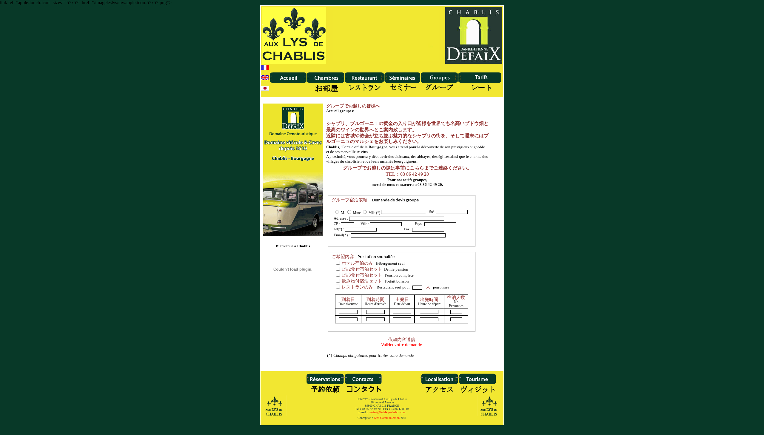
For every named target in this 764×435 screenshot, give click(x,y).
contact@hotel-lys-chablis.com (387, 412)
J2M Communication (387, 417)
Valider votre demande (401, 342)
